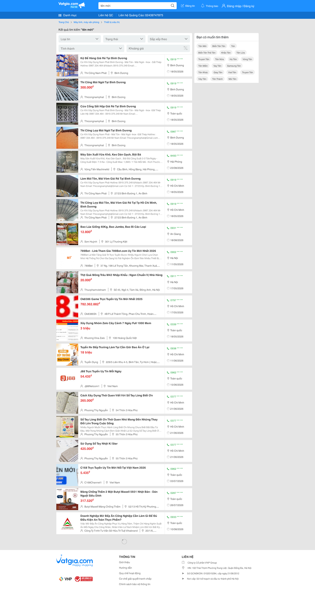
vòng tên (247, 59)
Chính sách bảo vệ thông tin (134, 584)
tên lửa (240, 52)
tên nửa (219, 59)
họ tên (233, 59)
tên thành (217, 78)
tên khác (203, 72)
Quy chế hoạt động (130, 573)
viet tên (232, 72)
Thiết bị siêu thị (112, 22)
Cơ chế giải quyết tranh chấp (135, 578)
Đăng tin (190, 5)
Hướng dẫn (125, 567)
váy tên (202, 78)
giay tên (218, 72)
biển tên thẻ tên (206, 52)
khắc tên (226, 52)
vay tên (217, 65)
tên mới (202, 45)
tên (233, 45)
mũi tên (232, 78)
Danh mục (70, 15)
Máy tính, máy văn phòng (86, 22)
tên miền (203, 65)
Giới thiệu (124, 562)
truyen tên (203, 59)
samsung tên (234, 65)
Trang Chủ (64, 22)
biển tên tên (218, 45)
